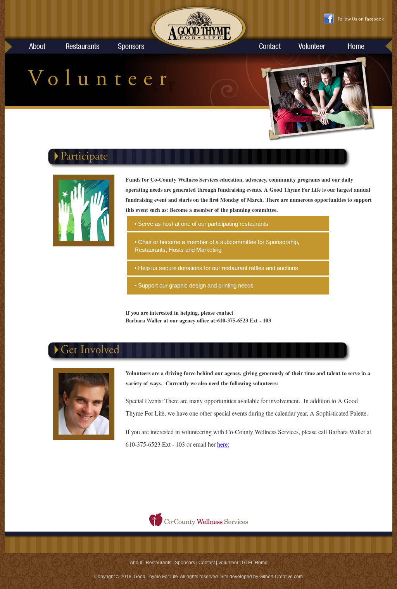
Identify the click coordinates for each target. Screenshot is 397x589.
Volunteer (228, 562)
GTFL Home (255, 562)
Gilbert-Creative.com (281, 576)
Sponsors (185, 562)
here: (223, 444)
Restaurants (158, 562)
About (136, 562)
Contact (206, 562)
